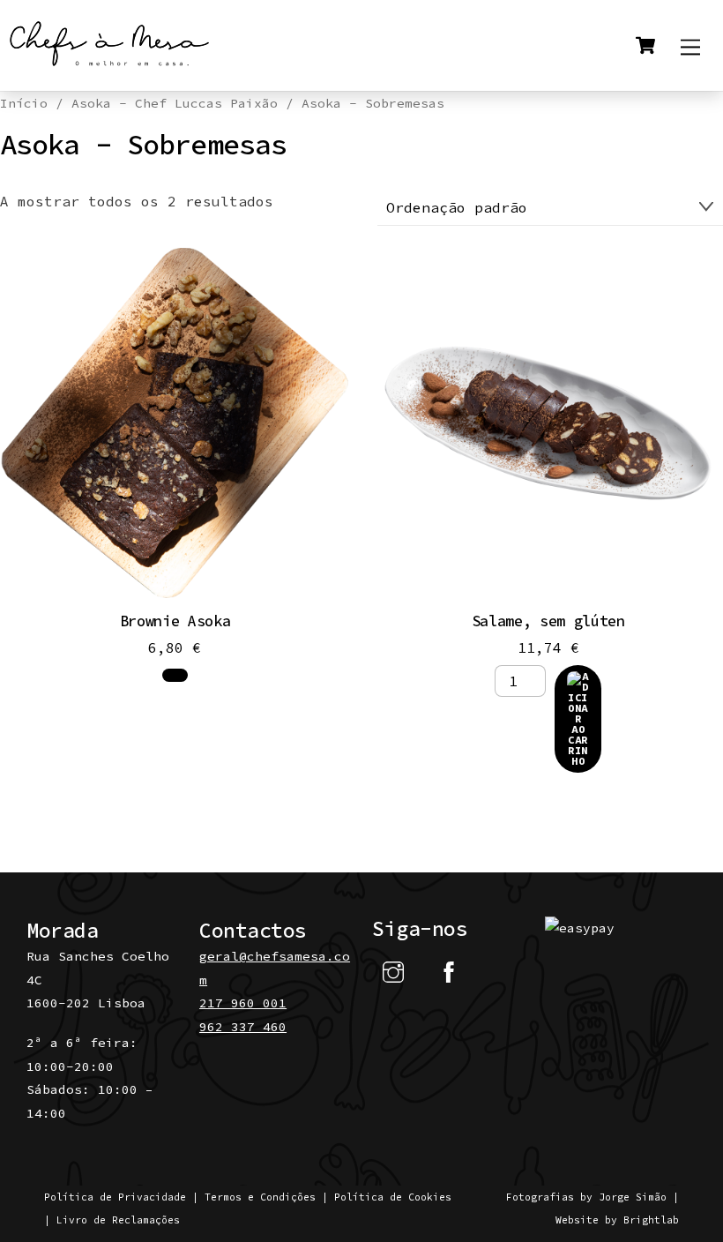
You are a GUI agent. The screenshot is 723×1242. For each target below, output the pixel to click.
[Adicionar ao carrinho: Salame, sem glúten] (578, 719)
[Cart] (645, 45)
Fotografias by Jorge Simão (586, 1197)
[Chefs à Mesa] (110, 68)
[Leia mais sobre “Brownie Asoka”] (175, 675)
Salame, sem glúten (548, 621)
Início (24, 103)
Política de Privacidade (115, 1197)
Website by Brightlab (617, 1220)
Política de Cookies (392, 1197)
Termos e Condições (260, 1197)
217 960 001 (243, 1003)
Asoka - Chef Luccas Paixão (174, 103)
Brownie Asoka (175, 621)
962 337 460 (243, 1027)
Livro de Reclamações (118, 1220)
